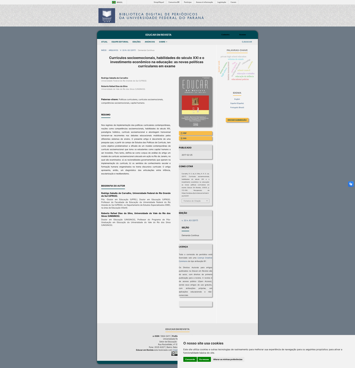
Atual (104, 42)
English (237, 99)
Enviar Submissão (237, 120)
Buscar (248, 42)
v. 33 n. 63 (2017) (128, 50)
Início (103, 50)
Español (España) (237, 103)
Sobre (162, 42)
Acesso (242, 34)
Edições (137, 42)
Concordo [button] (190, 359)
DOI (184, 138)
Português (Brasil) (237, 107)
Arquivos (113, 50)
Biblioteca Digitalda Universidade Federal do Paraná (161, 16)
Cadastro (225, 34)
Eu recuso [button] (204, 359)
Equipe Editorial (120, 42)
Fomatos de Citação (192, 201)
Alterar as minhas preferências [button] (227, 359)
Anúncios (150, 42)
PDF (185, 133)
